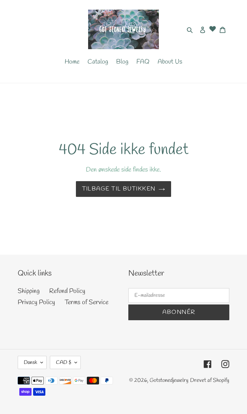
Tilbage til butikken (119, 189)
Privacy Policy (36, 302)
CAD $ (63, 362)
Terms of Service (86, 302)
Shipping (29, 291)
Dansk (30, 362)
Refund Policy (67, 291)
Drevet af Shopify (209, 380)
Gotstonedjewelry (169, 380)
